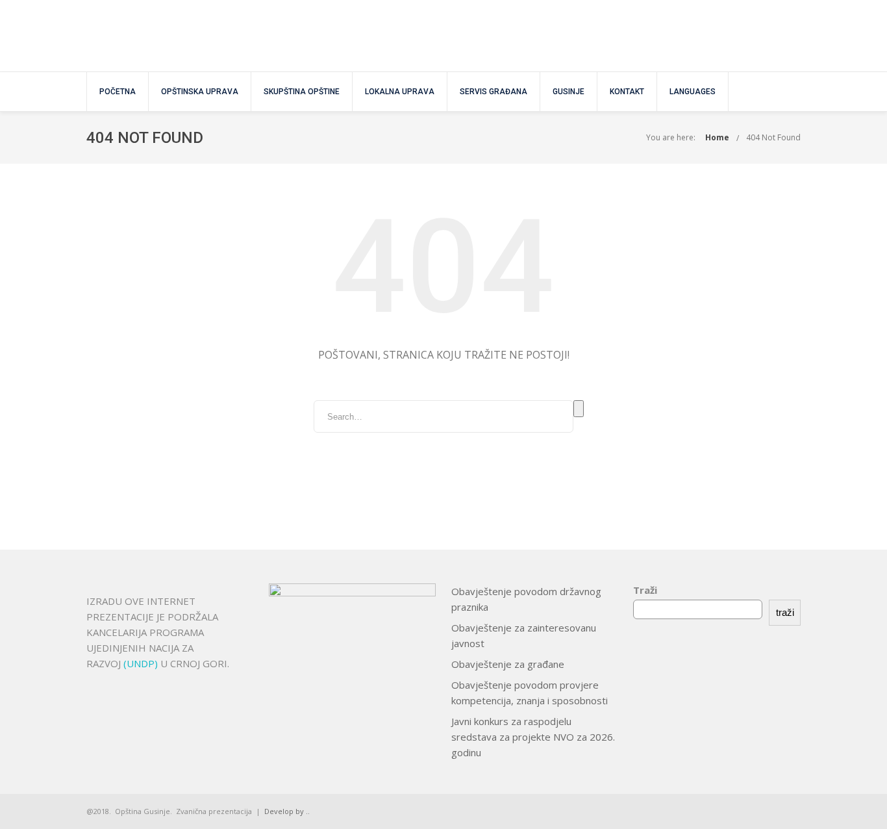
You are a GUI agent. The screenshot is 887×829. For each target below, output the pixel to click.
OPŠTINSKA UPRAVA (199, 91)
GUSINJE (568, 91)
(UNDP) (141, 663)
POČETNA (117, 91)
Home (717, 137)
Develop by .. (287, 811)
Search (578, 408)
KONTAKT (627, 91)
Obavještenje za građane (507, 663)
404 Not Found (773, 137)
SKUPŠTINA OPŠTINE (302, 91)
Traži (645, 589)
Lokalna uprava (399, 91)
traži (785, 612)
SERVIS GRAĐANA (493, 91)
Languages (692, 91)
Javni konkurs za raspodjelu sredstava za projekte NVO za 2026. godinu (533, 737)
